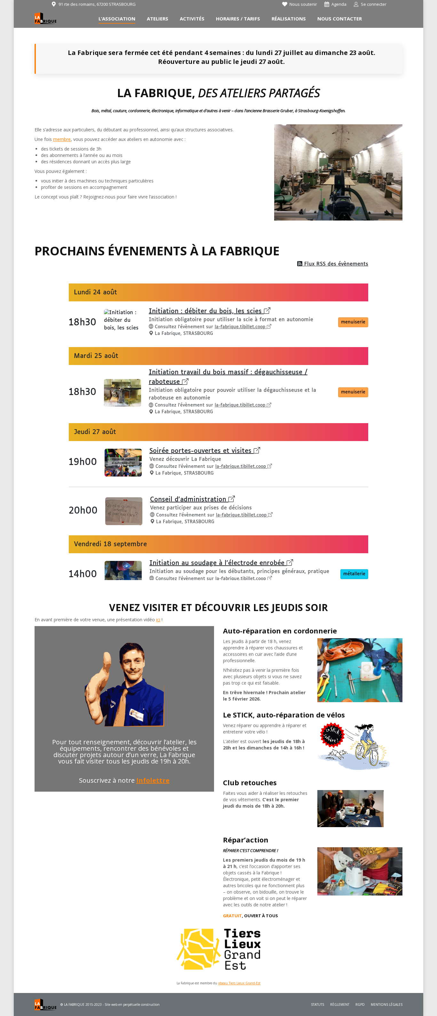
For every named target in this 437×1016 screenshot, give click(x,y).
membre (62, 139)
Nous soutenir (303, 4)
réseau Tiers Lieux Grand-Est (239, 983)
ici (158, 620)
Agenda (338, 4)
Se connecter (373, 4)
